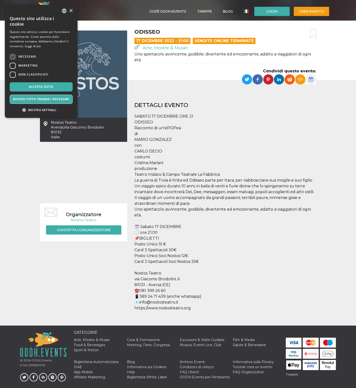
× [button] (71, 11)
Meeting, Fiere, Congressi (148, 345)
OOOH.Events (41, 360)
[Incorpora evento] (300, 79)
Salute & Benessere (249, 345)
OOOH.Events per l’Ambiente (205, 377)
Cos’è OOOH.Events (167, 11)
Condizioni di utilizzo (197, 367)
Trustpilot (292, 374)
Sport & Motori (86, 350)
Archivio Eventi (192, 362)
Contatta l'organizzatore (83, 230)
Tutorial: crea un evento (252, 367)
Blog (228, 11)
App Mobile (83, 372)
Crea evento (311, 11)
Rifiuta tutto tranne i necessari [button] (41, 99)
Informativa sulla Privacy (253, 362)
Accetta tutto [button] (41, 87)
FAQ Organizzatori (248, 372)
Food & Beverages (89, 345)
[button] (41, 110)
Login (272, 11)
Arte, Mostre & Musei (164, 48)
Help (131, 372)
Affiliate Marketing (89, 377)
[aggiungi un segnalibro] (313, 33)
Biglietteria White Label (147, 377)
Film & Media (244, 340)
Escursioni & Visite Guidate (202, 340)
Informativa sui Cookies (146, 367)
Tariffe (204, 11)
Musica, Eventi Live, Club (200, 345)
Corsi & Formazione (143, 340)
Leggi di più (33, 46)
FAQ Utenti (189, 372)
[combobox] (64, 10)
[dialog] (41, 61)
